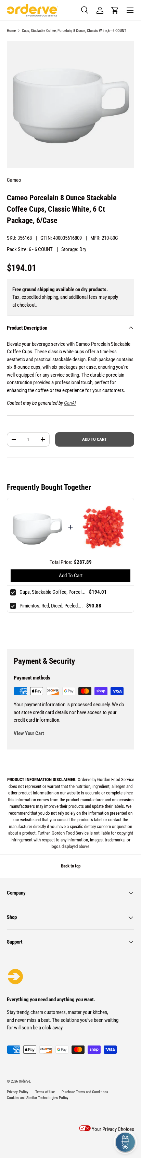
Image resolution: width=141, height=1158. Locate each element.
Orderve (24, 1081)
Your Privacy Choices (112, 1129)
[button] (115, 10)
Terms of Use (45, 1092)
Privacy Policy (17, 1092)
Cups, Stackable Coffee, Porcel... (53, 592)
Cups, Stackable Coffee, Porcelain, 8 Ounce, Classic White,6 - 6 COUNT (74, 31)
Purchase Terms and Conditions (85, 1092)
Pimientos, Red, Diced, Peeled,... (51, 606)
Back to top (70, 865)
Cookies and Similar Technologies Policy (37, 1098)
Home (11, 31)
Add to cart (94, 439)
